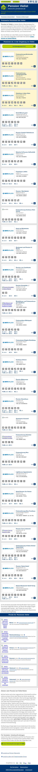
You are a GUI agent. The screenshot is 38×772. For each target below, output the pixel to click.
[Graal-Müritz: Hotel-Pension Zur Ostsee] (8, 494)
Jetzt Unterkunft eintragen (14, 743)
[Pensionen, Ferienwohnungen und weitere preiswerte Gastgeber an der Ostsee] (5, 649)
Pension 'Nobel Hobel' (22, 566)
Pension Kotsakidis (22, 285)
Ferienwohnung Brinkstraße (24, 54)
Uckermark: (12, 679)
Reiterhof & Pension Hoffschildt (25, 152)
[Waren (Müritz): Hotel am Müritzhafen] (8, 231)
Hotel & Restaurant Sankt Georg (25, 585)
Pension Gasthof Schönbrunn (25, 132)
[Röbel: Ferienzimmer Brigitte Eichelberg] (8, 342)
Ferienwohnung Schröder (23, 435)
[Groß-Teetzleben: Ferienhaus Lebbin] (8, 174)
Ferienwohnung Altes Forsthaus (25, 511)
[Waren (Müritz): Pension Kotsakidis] (8, 288)
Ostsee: (11, 647)
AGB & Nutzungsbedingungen (15, 770)
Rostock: (12, 658)
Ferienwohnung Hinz (22, 452)
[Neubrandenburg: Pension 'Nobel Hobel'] (8, 568)
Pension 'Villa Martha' (22, 191)
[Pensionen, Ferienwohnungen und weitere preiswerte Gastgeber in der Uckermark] (5, 681)
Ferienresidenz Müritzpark (24, 320)
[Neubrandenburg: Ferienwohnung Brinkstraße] (8, 56)
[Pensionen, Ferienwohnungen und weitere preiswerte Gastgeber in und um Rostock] (5, 659)
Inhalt (16, 1)
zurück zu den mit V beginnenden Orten (15, 756)
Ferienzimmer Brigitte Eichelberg (26, 340)
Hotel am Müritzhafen (22, 228)
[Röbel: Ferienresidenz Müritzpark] (8, 323)
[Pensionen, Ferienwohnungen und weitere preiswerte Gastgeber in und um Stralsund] (5, 670)
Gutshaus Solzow (21, 359)
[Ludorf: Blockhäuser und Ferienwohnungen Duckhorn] (8, 304)
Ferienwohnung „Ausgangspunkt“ (21, 73)
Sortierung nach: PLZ (24, 46)
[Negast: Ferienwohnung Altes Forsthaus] (8, 513)
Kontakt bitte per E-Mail (23, 79)
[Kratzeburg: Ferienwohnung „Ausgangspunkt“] (8, 76)
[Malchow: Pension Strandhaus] (8, 401)
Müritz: (11, 622)
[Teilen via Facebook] (17, 763)
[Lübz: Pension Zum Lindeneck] (8, 531)
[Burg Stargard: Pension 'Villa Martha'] (8, 193)
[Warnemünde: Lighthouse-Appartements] (8, 474)
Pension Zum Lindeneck (23, 528)
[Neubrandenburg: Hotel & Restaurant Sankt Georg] (8, 588)
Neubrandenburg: (14, 635)
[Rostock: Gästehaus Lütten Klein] (8, 95)
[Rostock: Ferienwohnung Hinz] (8, 455)
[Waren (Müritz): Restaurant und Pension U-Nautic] (8, 250)
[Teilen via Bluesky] (21, 763)
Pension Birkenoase (22, 379)
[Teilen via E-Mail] (30, 763)
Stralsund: (12, 668)
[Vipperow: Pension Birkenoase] (8, 382)
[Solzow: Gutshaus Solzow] (8, 362)
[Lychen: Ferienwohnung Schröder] (8, 437)
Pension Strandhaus (22, 399)
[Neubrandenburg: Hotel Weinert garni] (8, 115)
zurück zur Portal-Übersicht (11, 753)
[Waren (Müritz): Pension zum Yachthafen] (8, 270)
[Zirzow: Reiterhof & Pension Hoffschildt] (8, 154)
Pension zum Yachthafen (23, 267)
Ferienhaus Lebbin (21, 171)
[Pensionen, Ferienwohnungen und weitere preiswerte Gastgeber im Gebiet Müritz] (5, 623)
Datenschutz (24, 767)
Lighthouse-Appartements (24, 472)
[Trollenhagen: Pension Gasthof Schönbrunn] (8, 135)
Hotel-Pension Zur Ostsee (23, 491)
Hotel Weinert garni (21, 113)
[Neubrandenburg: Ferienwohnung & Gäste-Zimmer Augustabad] (8, 549)
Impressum (28, 770)
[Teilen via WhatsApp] (25, 763)
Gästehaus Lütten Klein (23, 93)
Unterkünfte (6, 1)
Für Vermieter (14, 767)
